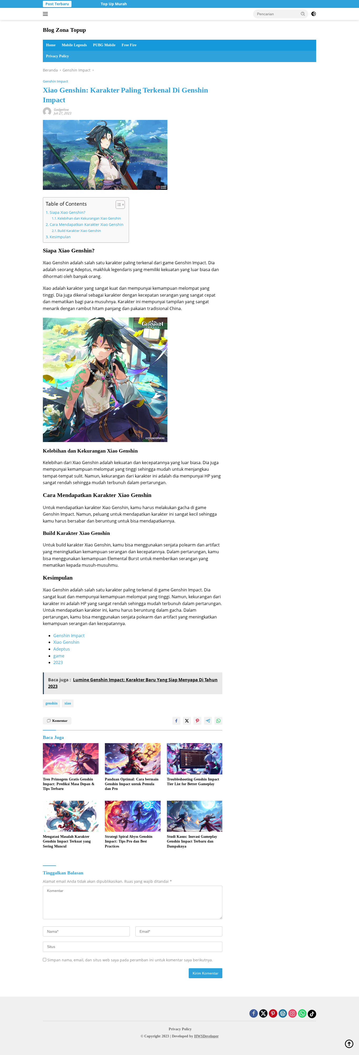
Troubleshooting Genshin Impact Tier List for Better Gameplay (193, 781)
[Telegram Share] (208, 721)
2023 (58, 662)
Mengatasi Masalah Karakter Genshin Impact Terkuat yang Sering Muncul (67, 841)
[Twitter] (263, 1013)
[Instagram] (292, 1013)
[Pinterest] (273, 1013)
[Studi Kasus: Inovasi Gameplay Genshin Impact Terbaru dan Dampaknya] (195, 816)
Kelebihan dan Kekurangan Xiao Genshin (89, 218)
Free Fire (129, 45)
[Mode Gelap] (313, 13)
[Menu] (46, 13)
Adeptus (61, 649)
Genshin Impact (55, 81)
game (58, 656)
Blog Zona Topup (64, 30)
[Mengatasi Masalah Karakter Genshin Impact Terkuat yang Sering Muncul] (71, 816)
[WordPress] (283, 1013)
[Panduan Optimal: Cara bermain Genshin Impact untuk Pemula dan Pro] (133, 758)
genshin (51, 703)
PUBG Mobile (104, 45)
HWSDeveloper (206, 1036)
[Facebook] (253, 1013)
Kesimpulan (60, 236)
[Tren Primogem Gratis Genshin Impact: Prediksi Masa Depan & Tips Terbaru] (71, 758)
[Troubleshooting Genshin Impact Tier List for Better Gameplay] (195, 758)
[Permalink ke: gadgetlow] (47, 111)
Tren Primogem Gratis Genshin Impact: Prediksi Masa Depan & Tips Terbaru (69, 784)
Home (50, 45)
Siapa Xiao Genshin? (67, 212)
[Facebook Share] (176, 721)
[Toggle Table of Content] (118, 204)
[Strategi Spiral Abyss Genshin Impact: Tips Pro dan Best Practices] (133, 816)
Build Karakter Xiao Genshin (79, 230)
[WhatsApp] (302, 1013)
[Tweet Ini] (187, 721)
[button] (303, 13)
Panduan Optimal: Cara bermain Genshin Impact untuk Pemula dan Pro (131, 784)
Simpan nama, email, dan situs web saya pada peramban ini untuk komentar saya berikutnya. (130, 959)
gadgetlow (61, 109)
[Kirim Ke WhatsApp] (218, 721)
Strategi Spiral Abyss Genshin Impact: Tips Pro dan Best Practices (128, 841)
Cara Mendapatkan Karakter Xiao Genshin (87, 224)
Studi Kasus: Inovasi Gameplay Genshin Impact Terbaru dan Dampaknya (192, 841)
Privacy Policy (57, 56)
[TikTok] (312, 1014)
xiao (67, 703)
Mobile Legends (74, 45)
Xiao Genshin (66, 642)
